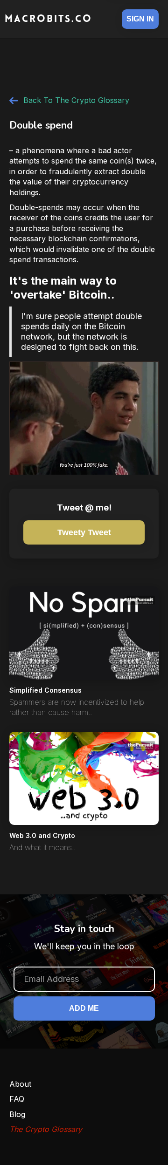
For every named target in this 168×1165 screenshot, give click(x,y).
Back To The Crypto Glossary (76, 100)
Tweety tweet (84, 532)
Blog (17, 1114)
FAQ (16, 1099)
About (20, 1084)
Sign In (140, 19)
